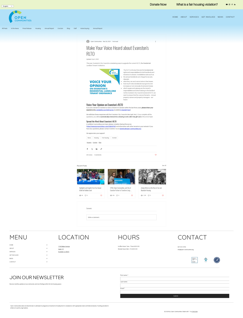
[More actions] (155, 41)
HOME (11, 245)
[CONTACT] (47, 262)
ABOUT (11, 248)
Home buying (84, 28)
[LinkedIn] (235, 4)
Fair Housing (105, 138)
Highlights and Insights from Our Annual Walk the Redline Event (90, 189)
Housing (38, 28)
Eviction (60, 28)
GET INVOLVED (14, 255)
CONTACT (12, 262)
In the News (15, 28)
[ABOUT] (47, 248)
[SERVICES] (47, 251)
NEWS (11, 258)
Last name (123, 282)
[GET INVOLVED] (47, 255)
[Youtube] (227, 4)
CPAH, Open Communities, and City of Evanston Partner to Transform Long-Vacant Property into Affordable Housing (121, 189)
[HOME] (47, 245)
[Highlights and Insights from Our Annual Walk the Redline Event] (90, 176)
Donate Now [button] (158, 4)
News (89, 138)
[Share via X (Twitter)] (92, 149)
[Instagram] (229, 4)
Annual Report (49, 28)
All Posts (4, 28)
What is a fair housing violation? (197, 4)
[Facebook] (232, 4)
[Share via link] (101, 149)
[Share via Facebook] (87, 149)
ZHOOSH (195, 311)
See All (164, 165)
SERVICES (12, 251)
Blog (68, 28)
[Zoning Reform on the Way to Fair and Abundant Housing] (152, 176)
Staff (75, 28)
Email (122, 288)
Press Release (27, 28)
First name (124, 275)
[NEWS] (47, 258)
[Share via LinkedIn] (96, 149)
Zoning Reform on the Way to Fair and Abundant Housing (151, 189)
